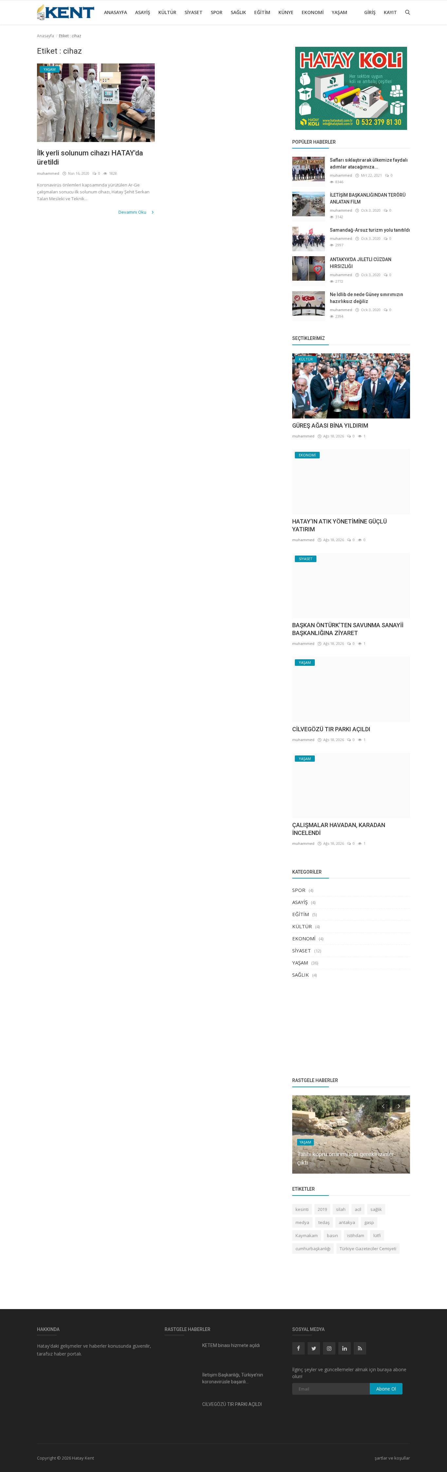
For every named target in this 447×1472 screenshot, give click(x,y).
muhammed (48, 173)
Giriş (370, 12)
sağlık (376, 1209)
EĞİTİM (262, 12)
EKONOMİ (313, 12)
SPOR (217, 12)
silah (341, 1209)
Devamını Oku (132, 212)
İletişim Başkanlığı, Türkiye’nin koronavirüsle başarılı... (232, 1378)
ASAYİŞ (142, 12)
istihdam (355, 1235)
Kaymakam (306, 1235)
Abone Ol (386, 1389)
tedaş (324, 1222)
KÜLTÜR (167, 12)
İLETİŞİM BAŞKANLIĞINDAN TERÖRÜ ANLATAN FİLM (367, 198)
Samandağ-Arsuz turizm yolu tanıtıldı (370, 230)
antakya (347, 1222)
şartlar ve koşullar (392, 1458)
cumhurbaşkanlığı (313, 1248)
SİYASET (194, 12)
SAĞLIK (238, 12)
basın (332, 1235)
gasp (369, 1222)
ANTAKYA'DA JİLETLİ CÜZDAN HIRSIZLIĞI (360, 263)
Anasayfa (115, 12)
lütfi (377, 1235)
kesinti (302, 1209)
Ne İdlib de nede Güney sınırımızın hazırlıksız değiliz (366, 298)
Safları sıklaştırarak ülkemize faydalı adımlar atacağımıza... (369, 163)
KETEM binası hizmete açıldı (231, 1345)
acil (358, 1209)
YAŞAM (339, 12)
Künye (286, 12)
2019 (322, 1209)
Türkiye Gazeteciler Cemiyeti (368, 1248)
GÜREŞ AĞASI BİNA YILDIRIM (330, 425)
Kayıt (390, 12)
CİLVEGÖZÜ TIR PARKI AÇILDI (331, 729)
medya (302, 1222)
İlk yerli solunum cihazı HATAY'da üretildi (90, 157)
